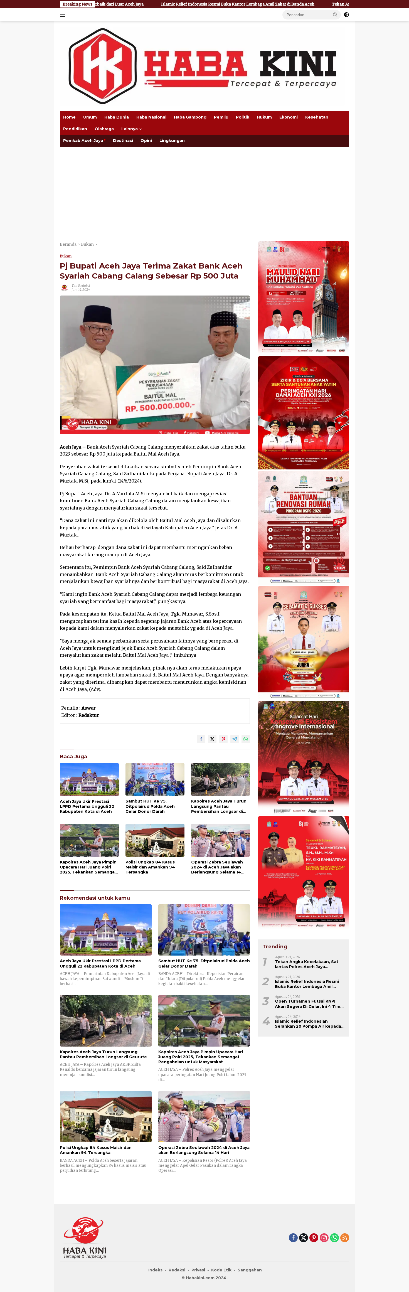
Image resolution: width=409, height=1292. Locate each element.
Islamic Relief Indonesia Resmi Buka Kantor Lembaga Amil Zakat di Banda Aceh (167, 4)
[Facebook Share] (201, 739)
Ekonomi (288, 117)
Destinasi (123, 140)
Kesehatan (316, 117)
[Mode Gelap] (346, 14)
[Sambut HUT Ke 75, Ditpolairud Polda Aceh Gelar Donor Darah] (154, 779)
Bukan (66, 256)
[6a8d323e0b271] (303, 298)
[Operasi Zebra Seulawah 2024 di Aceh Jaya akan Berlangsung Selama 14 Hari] (220, 840)
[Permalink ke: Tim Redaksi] (64, 287)
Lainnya (129, 128)
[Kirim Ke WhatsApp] (246, 739)
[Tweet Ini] (212, 739)
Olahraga (104, 128)
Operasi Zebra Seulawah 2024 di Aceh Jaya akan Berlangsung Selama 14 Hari (217, 867)
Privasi (198, 1270)
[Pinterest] (313, 1238)
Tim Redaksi (81, 286)
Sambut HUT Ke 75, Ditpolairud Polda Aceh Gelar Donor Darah (150, 806)
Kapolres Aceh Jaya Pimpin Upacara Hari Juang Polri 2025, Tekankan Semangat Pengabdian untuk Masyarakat (88, 867)
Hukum (264, 117)
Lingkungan (172, 140)
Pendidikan (75, 128)
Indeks (155, 1270)
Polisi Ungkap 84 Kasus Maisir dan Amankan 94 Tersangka (150, 867)
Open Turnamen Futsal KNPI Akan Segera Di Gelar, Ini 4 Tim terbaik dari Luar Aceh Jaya (307, 1004)
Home (69, 117)
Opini (146, 140)
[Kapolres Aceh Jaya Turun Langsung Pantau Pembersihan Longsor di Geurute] (220, 779)
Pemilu (221, 117)
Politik (242, 117)
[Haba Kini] (202, 65)
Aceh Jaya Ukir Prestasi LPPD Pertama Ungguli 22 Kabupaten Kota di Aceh (87, 806)
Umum (90, 117)
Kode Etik (221, 1270)
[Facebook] (293, 1238)
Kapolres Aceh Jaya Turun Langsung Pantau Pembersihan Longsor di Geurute (219, 806)
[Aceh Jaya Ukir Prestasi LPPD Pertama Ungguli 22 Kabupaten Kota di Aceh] (89, 779)
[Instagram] (324, 1238)
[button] (335, 14)
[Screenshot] (303, 413)
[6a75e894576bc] (303, 528)
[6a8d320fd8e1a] (303, 643)
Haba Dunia (116, 117)
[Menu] (63, 14)
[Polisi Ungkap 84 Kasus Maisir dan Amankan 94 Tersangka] (154, 840)
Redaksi (177, 1270)
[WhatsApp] (334, 1238)
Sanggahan (250, 1270)
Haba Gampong (190, 117)
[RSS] (344, 1238)
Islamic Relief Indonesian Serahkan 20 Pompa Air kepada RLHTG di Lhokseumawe (308, 1024)
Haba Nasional (151, 117)
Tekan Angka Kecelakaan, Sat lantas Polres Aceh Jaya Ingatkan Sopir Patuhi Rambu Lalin (306, 964)
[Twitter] (303, 1238)
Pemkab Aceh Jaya (83, 140)
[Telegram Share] (234, 739)
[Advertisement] (204, 188)
